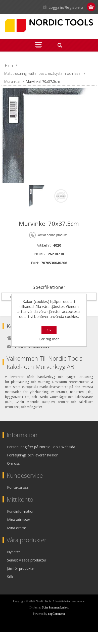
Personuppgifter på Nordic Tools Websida (41, 446)
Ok (49, 330)
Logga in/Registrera (65, 7)
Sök (10, 576)
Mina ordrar (16, 527)
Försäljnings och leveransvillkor (32, 455)
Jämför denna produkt (52, 235)
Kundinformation (20, 511)
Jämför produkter (21, 568)
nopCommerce (56, 613)
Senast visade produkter (26, 560)
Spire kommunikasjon (55, 607)
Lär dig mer (49, 338)
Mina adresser (18, 519)
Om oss (13, 463)
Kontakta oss (18, 487)
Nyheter (13, 551)
